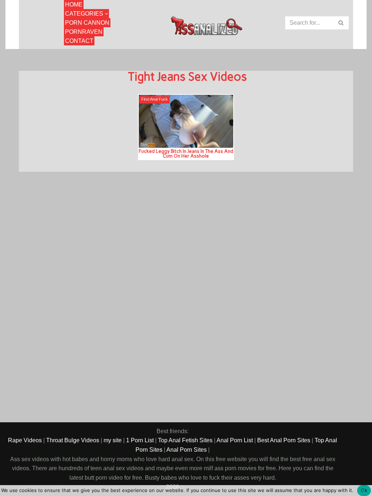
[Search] (341, 23)
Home (73, 4)
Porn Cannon (87, 23)
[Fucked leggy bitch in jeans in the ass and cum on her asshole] (186, 121)
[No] (363, 490)
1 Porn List (140, 440)
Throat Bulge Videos (72, 440)
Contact (79, 41)
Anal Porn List (235, 440)
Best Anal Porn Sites (283, 440)
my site (113, 440)
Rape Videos (25, 440)
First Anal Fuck (154, 99)
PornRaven (83, 32)
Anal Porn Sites (186, 450)
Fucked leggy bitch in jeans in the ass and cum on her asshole (186, 153)
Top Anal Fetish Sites (185, 440)
